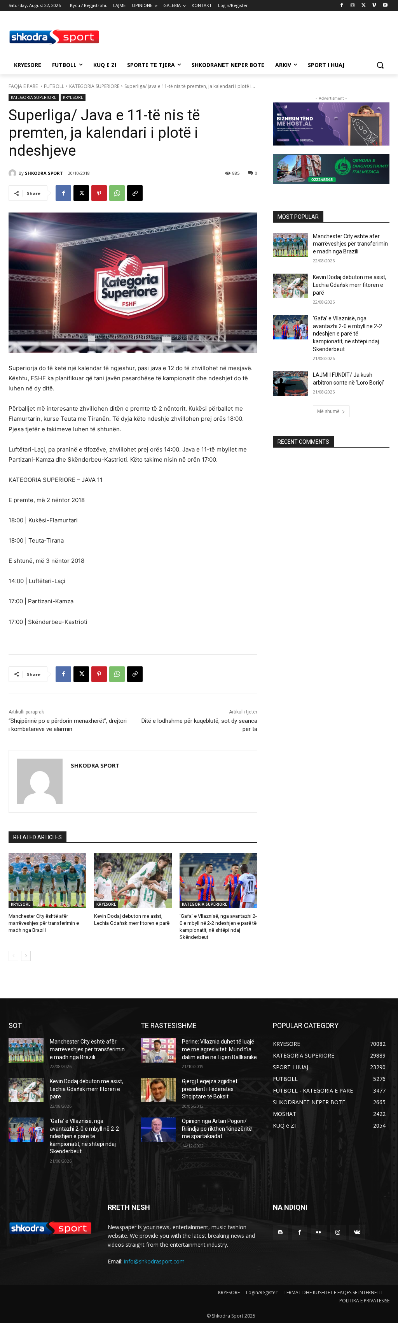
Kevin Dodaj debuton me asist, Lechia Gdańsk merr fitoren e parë (349, 284)
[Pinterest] (99, 193)
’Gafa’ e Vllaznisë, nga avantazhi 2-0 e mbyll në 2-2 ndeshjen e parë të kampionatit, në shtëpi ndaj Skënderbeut (347, 333)
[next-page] (26, 956)
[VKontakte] (357, 1232)
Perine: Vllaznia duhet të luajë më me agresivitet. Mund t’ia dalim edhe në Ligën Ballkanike (219, 1049)
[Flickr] (318, 1232)
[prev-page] (13, 956)
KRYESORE (73, 97)
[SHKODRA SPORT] (14, 173)
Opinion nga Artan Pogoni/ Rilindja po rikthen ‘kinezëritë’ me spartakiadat (217, 1128)
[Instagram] (352, 5)
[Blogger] (280, 1232)
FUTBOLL (54, 86)
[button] (380, 65)
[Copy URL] (135, 193)
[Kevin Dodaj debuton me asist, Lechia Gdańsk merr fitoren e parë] (133, 880)
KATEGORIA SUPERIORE (94, 86)
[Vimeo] (374, 5)
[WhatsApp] (117, 193)
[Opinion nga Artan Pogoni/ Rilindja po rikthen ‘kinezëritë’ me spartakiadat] (158, 1129)
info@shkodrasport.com (154, 1261)
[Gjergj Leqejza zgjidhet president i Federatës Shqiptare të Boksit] (158, 1090)
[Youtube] (385, 5)
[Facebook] (341, 5)
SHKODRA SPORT (44, 173)
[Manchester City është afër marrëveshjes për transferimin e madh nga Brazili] (47, 880)
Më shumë (328, 411)
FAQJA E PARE (24, 86)
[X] (363, 5)
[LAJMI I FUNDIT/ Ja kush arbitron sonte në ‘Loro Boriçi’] (290, 383)
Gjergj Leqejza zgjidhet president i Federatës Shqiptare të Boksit (209, 1089)
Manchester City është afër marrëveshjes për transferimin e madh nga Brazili (44, 923)
